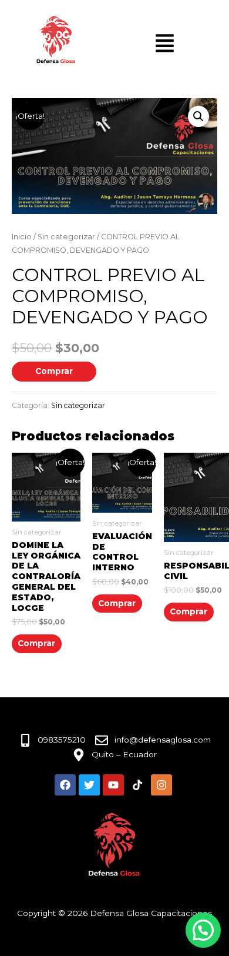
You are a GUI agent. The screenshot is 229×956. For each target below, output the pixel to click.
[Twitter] (89, 784)
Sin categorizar (66, 236)
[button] (198, 116)
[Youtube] (113, 784)
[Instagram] (161, 784)
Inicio (22, 236)
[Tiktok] (137, 784)
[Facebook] (65, 784)
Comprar (54, 371)
